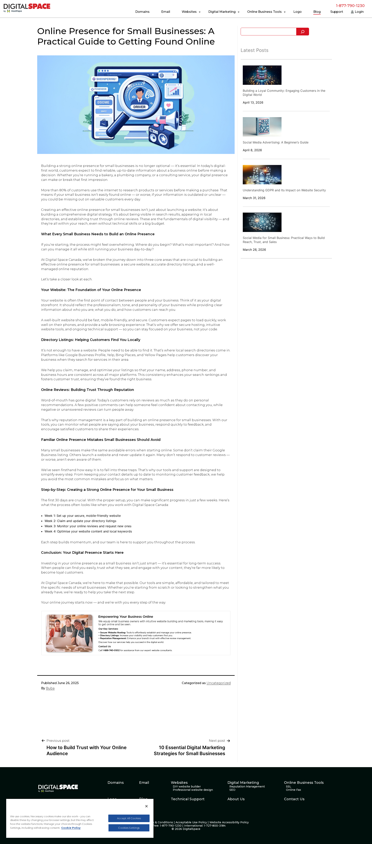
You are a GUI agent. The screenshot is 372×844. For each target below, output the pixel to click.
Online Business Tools (264, 12)
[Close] (146, 806)
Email (165, 12)
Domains (142, 12)
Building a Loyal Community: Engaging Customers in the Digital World (284, 93)
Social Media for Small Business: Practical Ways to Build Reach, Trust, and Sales (284, 240)
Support (336, 11)
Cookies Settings (129, 827)
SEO (232, 790)
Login (359, 11)
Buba (50, 688)
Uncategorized (219, 683)
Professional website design (193, 790)
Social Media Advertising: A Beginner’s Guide (275, 142)
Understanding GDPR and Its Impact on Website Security (284, 190)
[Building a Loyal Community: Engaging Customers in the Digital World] (262, 75)
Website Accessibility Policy (229, 822)
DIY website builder (187, 786)
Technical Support (188, 799)
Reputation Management (247, 786)
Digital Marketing (222, 12)
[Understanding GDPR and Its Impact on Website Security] (262, 174)
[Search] (302, 31)
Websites (189, 12)
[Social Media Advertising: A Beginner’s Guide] (262, 127)
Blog (317, 12)
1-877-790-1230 (350, 5)
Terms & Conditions (159, 822)
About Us (236, 799)
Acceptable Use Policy (191, 822)
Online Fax (293, 790)
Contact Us (294, 799)
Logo (297, 12)
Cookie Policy (71, 827)
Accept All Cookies (129, 818)
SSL (288, 786)
